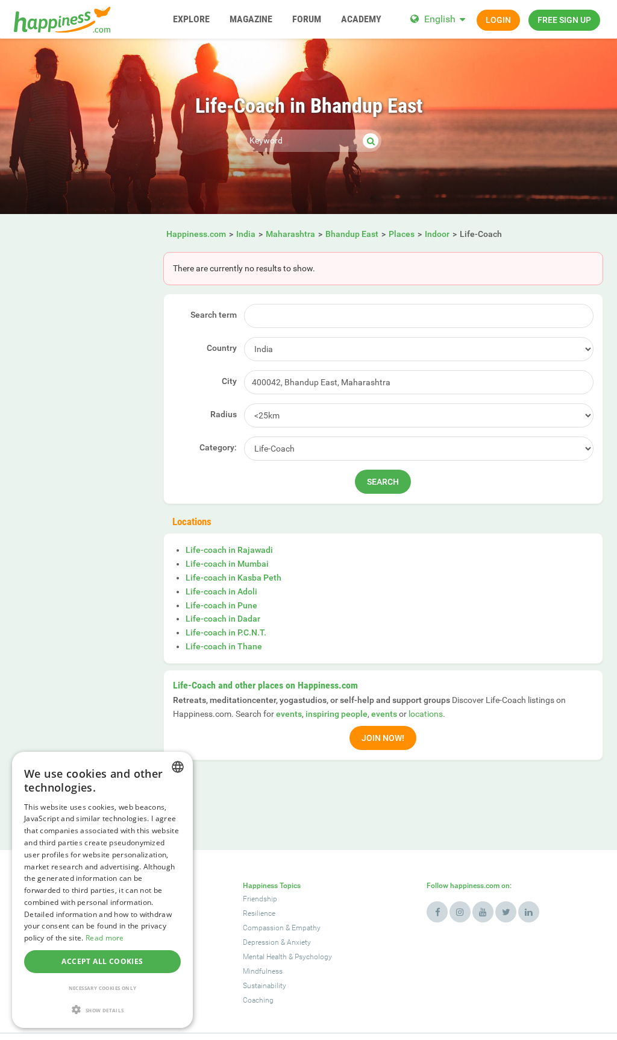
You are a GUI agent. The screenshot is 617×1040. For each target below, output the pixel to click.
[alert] (102, 890)
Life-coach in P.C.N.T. (226, 632)
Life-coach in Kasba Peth (233, 577)
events (289, 714)
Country (222, 348)
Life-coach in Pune (221, 605)
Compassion (263, 928)
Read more (105, 938)
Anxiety (299, 942)
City (229, 381)
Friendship (260, 899)
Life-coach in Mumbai (227, 564)
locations (426, 714)
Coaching (258, 1000)
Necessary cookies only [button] (103, 988)
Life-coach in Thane (224, 646)
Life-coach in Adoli (221, 591)
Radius (223, 414)
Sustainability (264, 986)
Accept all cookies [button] (102, 961)
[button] (102, 1009)
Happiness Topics (272, 885)
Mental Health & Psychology (287, 957)
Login (498, 20)
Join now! (383, 738)
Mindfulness (263, 971)
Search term (213, 315)
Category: (218, 447)
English (440, 19)
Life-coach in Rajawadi (229, 550)
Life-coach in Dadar (223, 618)
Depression (261, 942)
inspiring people (336, 714)
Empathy (306, 928)
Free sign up (564, 20)
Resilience (259, 913)
